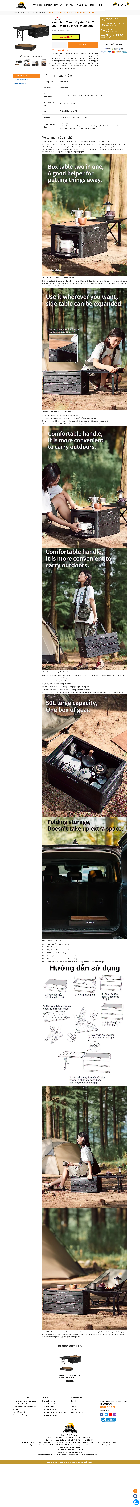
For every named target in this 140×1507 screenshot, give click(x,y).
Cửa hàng (74, 1404)
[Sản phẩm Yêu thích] (114, 5)
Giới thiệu (48, 5)
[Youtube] (110, 1414)
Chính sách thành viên (49, 1410)
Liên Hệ (73, 1407)
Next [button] (49, 62)
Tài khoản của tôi (77, 1412)
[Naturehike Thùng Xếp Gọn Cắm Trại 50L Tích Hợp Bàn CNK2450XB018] (70, 1362)
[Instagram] (114, 1414)
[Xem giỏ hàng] (126, 5)
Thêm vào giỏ (83, 45)
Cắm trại (70, 5)
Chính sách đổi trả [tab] (20, 84)
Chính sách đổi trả (48, 1407)
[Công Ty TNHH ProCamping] (21, 5)
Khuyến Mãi (58, 5)
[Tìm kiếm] (122, 5)
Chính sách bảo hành (49, 1401)
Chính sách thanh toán (49, 1415)
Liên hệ (101, 5)
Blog (92, 5)
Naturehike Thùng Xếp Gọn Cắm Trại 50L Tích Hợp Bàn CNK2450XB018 (69, 1376)
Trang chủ (37, 5)
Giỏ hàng (74, 1410)
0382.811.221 (107, 1407)
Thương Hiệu (82, 5)
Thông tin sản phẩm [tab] (21, 76)
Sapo (91, 1462)
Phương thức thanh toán (21, 1404)
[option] (31, 36)
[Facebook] (101, 1414)
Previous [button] (12, 62)
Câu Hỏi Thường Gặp (19, 1412)
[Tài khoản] (118, 5)
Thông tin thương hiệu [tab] (21, 80)
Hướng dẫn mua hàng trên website (25, 1401)
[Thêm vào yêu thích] (60, 50)
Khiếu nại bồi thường (20, 1415)
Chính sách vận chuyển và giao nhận (54, 1412)
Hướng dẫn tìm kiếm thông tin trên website (24, 1408)
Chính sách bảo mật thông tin (52, 1404)
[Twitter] (106, 1414)
